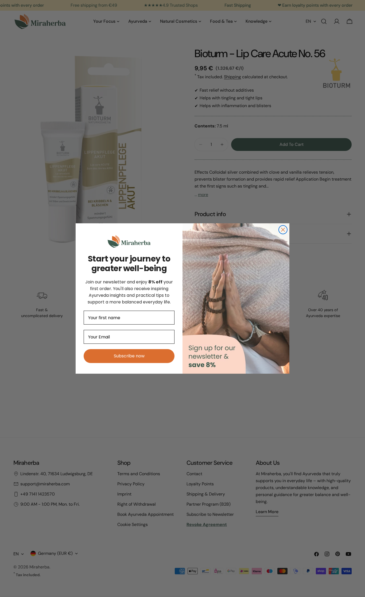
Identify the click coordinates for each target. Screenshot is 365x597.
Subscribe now (129, 356)
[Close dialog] (283, 229)
